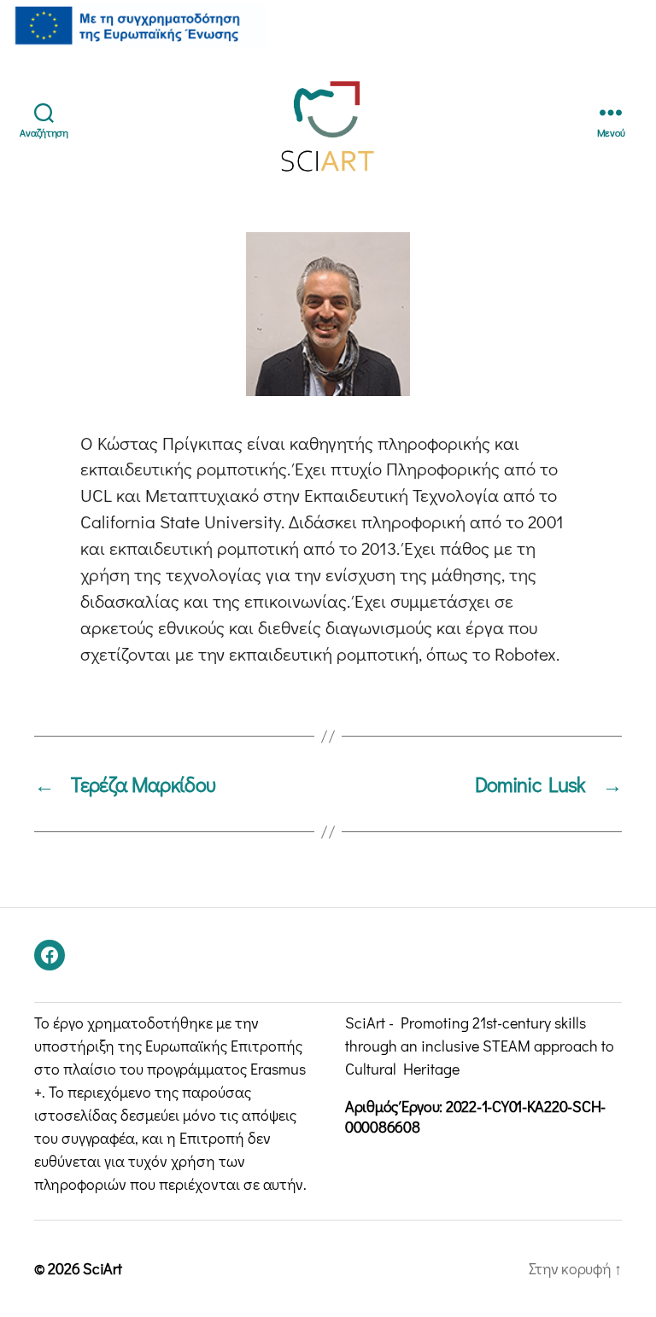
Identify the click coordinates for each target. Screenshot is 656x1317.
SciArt (102, 1268)
